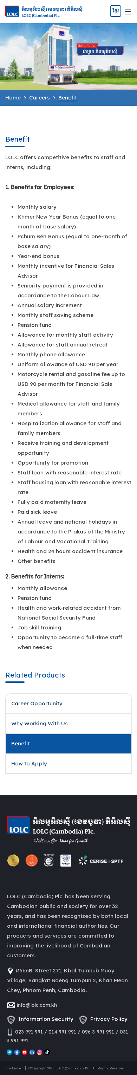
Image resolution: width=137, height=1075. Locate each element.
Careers (39, 97)
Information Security (44, 1019)
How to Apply (29, 763)
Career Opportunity (37, 703)
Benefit (20, 743)
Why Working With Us (39, 723)
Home (13, 97)
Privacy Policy (107, 1019)
